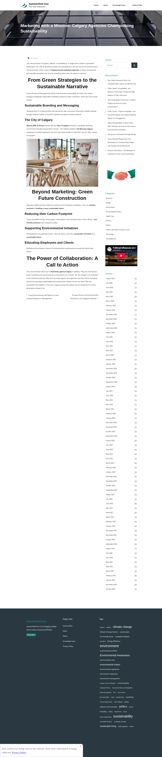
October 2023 (110, 431)
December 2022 (111, 476)
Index (65, 631)
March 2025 (110, 355)
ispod (112, 697)
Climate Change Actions (109, 632)
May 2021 (109, 562)
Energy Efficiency (113, 641)
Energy (108, 203)
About (105, 5)
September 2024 (111, 382)
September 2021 (111, 544)
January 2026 (110, 310)
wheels (132, 726)
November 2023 (111, 427)
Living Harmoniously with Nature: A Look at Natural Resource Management (42, 296)
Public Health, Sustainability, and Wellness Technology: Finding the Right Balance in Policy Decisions (121, 92)
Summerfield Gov (39, 4)
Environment (34, 58)
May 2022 (109, 508)
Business (109, 198)
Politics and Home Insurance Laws (118, 230)
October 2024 (110, 377)
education (102, 641)
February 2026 (111, 305)
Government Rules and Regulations (122, 688)
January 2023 (110, 472)
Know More (31, 635)
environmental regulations (109, 669)
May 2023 (109, 454)
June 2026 (109, 287)
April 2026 (109, 296)
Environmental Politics (113, 212)
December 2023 (111, 422)
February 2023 (111, 467)
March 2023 (110, 463)
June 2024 (109, 395)
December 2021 (111, 530)
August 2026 (110, 278)
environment (109, 646)
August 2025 (110, 332)
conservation (124, 632)
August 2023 (110, 440)
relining (110, 711)
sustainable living (108, 726)
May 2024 (109, 400)
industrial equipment (105, 692)
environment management (110, 678)
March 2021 (110, 571)
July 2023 (109, 445)
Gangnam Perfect (105, 688)
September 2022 (111, 490)
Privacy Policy (68, 646)
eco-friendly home (106, 636)
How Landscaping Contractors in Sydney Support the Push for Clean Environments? (122, 103)
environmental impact (110, 664)
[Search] (134, 65)
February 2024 (111, 413)
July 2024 (109, 391)
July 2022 (109, 499)
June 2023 (109, 449)
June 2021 (109, 557)
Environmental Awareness (115, 655)
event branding (123, 683)
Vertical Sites (137, 5)
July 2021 (109, 553)
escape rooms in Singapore (108, 683)
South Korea (117, 711)
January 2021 (110, 580)
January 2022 (110, 526)
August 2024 (110, 386)
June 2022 (109, 503)
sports (125, 711)
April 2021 (109, 566)
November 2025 (111, 319)
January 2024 (110, 418)
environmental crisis (107, 660)
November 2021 (111, 535)
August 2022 (110, 494)
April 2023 (109, 458)
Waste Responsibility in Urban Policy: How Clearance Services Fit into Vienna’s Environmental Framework (122, 126)
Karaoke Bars (120, 697)
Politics (108, 225)
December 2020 (111, 584)
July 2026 (109, 283)
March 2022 (110, 517)
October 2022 (110, 485)
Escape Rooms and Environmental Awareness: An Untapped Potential (84, 296)
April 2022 (109, 512)
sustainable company (120, 721)
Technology (110, 234)
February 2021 (111, 575)
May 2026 (109, 292)
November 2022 (111, 481)
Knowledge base (119, 5)
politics (123, 706)
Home (96, 5)
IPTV (114, 692)
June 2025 (109, 341)
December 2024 (111, 368)
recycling (103, 711)
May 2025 (109, 346)
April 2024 (109, 404)
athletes (108, 627)
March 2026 (110, 301)
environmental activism (108, 651)
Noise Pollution (118, 702)
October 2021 (110, 539)
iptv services (121, 692)
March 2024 (110, 409)
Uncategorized (111, 239)
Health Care (110, 216)
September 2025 (111, 328)
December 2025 (111, 314)
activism (102, 627)
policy (127, 702)
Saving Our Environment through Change (122, 134)
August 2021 (110, 548)
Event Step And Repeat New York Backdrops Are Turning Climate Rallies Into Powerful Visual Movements (121, 142)
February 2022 (111, 521)
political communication (108, 707)
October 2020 (110, 589)
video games (123, 726)
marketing (129, 697)
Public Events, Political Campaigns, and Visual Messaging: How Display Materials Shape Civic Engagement (122, 115)
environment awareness (109, 674)
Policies (108, 221)
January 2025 (110, 364)
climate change (122, 626)
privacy (131, 707)
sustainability (123, 716)
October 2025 (110, 323)
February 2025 (111, 359)
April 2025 (109, 350)
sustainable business (106, 721)
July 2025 (109, 337)
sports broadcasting (105, 717)
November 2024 (111, 373)
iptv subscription (104, 697)
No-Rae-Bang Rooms (106, 702)
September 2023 (111, 436)
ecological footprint (122, 636)
